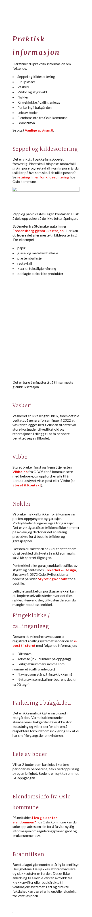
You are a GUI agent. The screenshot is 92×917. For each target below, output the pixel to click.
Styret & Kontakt (27, 485)
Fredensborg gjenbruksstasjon (38, 230)
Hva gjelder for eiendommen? (35, 819)
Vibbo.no (20, 471)
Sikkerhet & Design (60, 570)
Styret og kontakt (53, 579)
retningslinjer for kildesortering (43, 177)
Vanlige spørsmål (39, 130)
